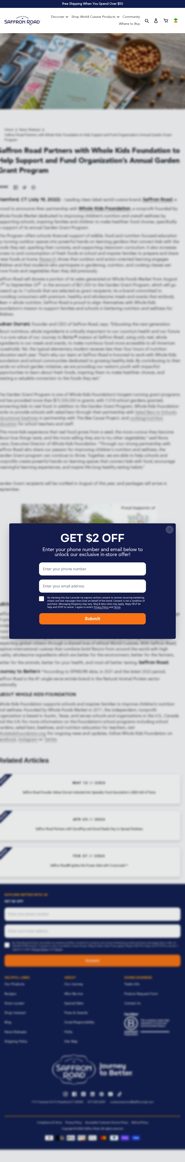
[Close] (169, 530)
